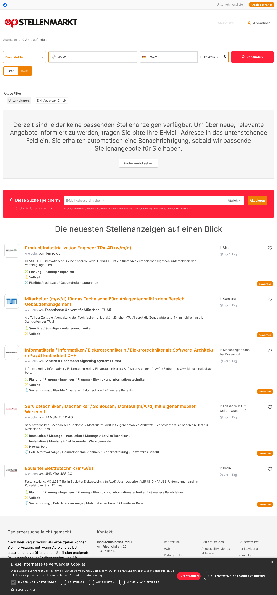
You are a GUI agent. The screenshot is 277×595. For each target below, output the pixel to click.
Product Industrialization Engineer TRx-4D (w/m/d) (78, 248)
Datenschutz (173, 556)
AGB (167, 549)
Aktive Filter (12, 93)
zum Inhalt (246, 556)
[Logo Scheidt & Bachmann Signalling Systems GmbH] (12, 353)
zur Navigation (249, 549)
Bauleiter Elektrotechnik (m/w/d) (59, 469)
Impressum (172, 542)
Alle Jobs (31, 254)
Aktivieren (257, 200)
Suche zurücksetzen (138, 163)
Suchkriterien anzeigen (32, 209)
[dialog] (138, 576)
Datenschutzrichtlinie (95, 209)
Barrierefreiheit (249, 542)
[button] (225, 57)
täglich (232, 201)
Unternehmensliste (230, 4)
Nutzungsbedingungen (120, 209)
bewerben (265, 284)
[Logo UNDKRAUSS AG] (12, 471)
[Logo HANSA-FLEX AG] (12, 409)
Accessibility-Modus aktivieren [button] (215, 551)
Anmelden (262, 23)
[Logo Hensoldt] (12, 251)
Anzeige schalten (261, 4)
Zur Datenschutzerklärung (86, 575)
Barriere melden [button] (212, 542)
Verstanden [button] (190, 576)
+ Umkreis (207, 57)
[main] (138, 276)
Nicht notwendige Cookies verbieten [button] (235, 576)
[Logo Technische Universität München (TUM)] (12, 302)
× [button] (272, 562)
